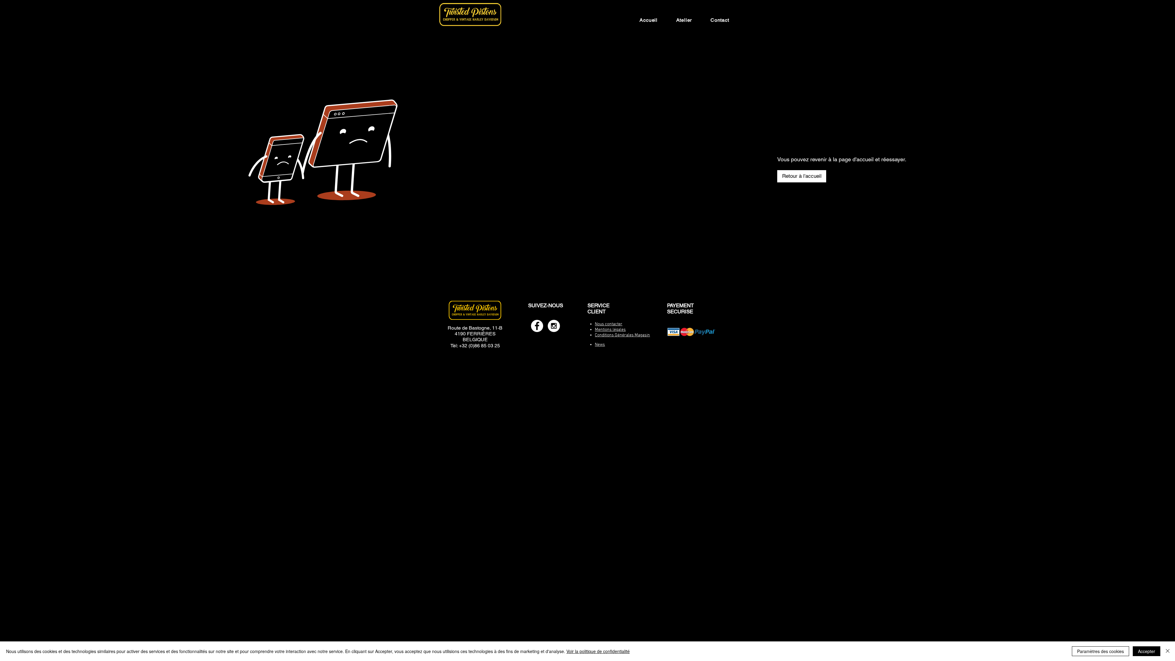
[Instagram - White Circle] (554, 326)
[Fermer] (1167, 651)
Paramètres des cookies (1100, 651)
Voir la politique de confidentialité (598, 651)
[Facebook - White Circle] (537, 326)
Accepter (1146, 651)
